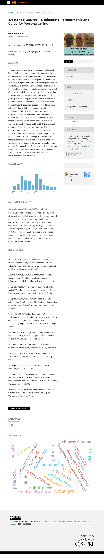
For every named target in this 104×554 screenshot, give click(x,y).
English (11, 425)
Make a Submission (19, 408)
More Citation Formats (75, 154)
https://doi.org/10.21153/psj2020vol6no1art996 (33, 45)
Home (11, 13)
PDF (69, 62)
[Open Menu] (8, 2)
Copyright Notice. (70, 121)
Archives (19, 13)
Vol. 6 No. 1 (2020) (33, 13)
